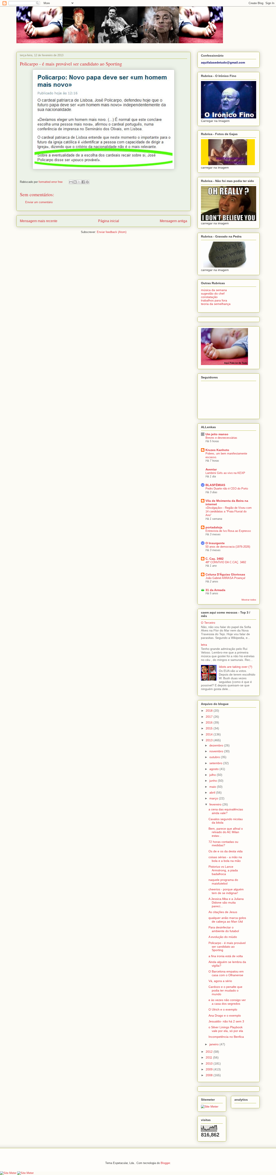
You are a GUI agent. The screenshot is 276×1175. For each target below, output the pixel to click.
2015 (209, 728)
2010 (209, 1063)
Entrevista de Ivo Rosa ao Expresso (228, 530)
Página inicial (108, 221)
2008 (209, 1075)
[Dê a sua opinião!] (75, 182)
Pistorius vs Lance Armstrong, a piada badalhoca (223, 870)
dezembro (216, 745)
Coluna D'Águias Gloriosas (225, 574)
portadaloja (213, 527)
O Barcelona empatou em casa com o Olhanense (226, 973)
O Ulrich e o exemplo (223, 1009)
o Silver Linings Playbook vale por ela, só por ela (226, 1029)
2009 (209, 1069)
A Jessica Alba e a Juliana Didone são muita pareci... (226, 902)
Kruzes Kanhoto (217, 450)
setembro (216, 763)
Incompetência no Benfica (226, 1036)
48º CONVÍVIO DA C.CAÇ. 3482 (225, 562)
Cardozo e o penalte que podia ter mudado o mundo (225, 990)
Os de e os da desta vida (226, 851)
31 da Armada (215, 590)
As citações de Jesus (223, 912)
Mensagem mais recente (38, 221)
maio (213, 786)
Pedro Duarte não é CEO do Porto (226, 488)
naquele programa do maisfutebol (223, 881)
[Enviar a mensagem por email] (71, 182)
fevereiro (215, 804)
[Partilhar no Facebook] (83, 182)
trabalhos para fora (214, 300)
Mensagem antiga (173, 221)
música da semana (214, 290)
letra (204, 644)
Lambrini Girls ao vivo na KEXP (225, 473)
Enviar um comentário (39, 202)
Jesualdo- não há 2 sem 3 (226, 1021)
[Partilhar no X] (79, 182)
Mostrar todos (249, 599)
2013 (209, 740)
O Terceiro (208, 622)
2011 (209, 1057)
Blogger (165, 1163)
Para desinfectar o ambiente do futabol (224, 929)
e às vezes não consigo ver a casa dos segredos (227, 1001)
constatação (209, 297)
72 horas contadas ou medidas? (223, 843)
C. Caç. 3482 (214, 558)
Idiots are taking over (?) (235, 666)
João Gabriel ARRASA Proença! (225, 578)
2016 (209, 722)
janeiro (214, 1044)
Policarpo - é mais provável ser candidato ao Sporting (227, 946)
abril (212, 792)
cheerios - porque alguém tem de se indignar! (226, 891)
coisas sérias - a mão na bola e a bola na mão (225, 859)
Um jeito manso (216, 434)
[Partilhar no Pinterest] (87, 182)
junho (213, 780)
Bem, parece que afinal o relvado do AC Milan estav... (226, 832)
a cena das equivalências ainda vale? (226, 811)
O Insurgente (215, 543)
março (214, 798)
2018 (209, 710)
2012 (209, 1051)
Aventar (211, 469)
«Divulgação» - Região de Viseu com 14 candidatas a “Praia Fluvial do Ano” (228, 511)
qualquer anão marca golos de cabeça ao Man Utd (227, 919)
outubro (215, 757)
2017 (209, 716)
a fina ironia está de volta (226, 956)
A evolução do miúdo (223, 937)
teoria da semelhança (216, 304)
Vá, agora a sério (220, 981)
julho (213, 774)
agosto (214, 769)
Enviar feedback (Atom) (111, 232)
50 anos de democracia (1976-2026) (227, 546)
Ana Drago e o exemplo (225, 1015)
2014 (209, 734)
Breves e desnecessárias (221, 437)
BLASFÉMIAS (215, 485)
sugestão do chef (212, 293)
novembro (216, 751)
